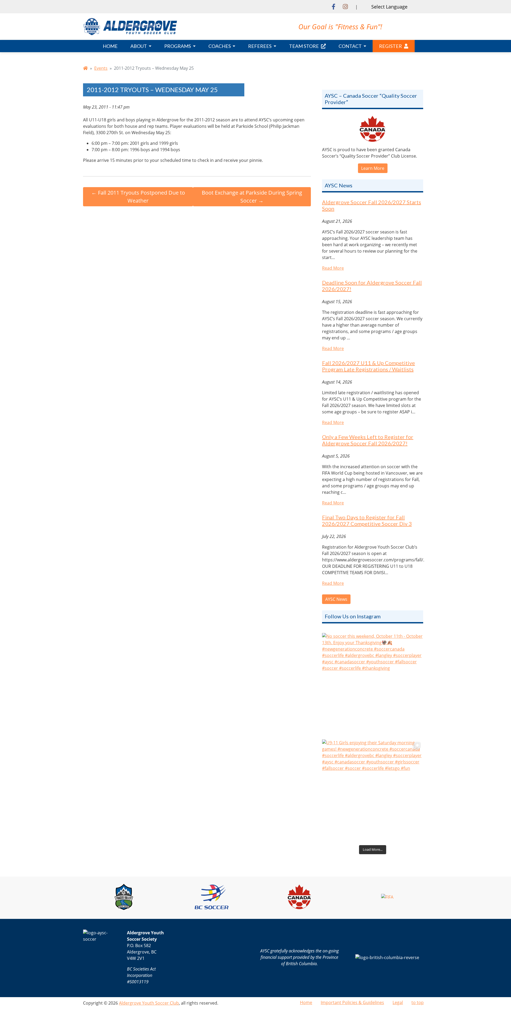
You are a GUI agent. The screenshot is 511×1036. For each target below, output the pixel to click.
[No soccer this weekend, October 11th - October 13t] (372, 683)
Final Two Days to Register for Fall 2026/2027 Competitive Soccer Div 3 (367, 520)
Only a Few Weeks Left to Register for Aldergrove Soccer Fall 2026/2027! (367, 440)
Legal (398, 1002)
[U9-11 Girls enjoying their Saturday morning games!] (372, 790)
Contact (350, 46)
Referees (260, 46)
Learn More (372, 168)
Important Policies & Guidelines (352, 1002)
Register (390, 46)
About (139, 46)
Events (101, 68)
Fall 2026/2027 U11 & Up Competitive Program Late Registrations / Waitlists (368, 366)
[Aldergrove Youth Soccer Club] (130, 26)
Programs (178, 46)
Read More (333, 268)
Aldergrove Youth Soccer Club (149, 1003)
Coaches (220, 46)
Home (110, 46)
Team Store (304, 46)
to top (417, 1002)
